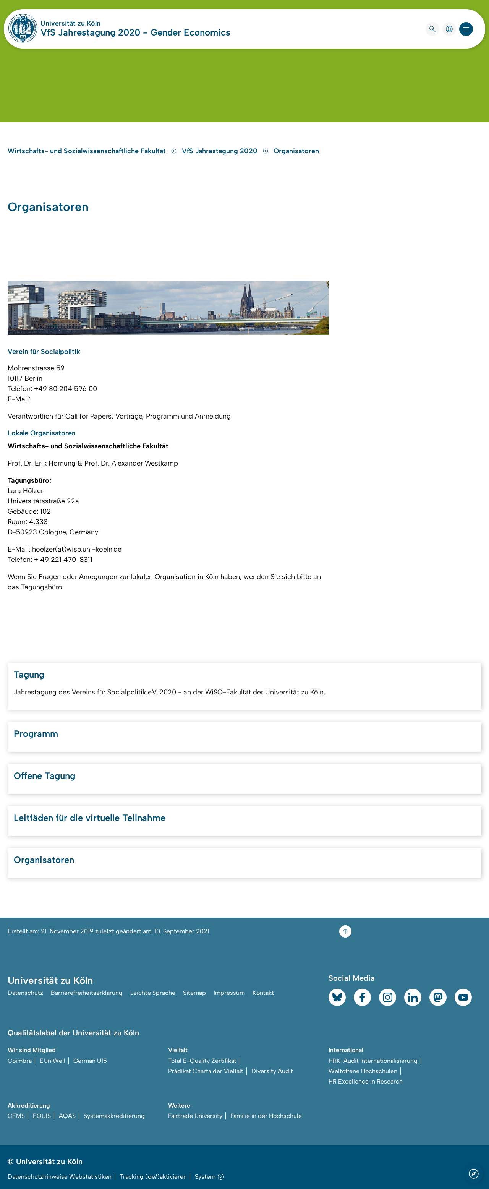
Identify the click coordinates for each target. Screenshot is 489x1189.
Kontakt (263, 992)
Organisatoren (296, 151)
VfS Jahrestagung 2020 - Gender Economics (135, 32)
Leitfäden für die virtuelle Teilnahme (89, 817)
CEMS (16, 1115)
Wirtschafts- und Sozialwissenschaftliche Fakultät (88, 151)
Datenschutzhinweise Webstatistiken (60, 1176)
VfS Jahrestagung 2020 (220, 151)
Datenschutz (25, 992)
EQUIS (42, 1115)
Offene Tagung (44, 775)
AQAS (67, 1115)
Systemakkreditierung (114, 1115)
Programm (36, 733)
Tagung (29, 674)
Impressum (229, 992)
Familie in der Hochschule (266, 1115)
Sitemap (194, 992)
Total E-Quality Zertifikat (202, 1060)
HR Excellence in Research (366, 1081)
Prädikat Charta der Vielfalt (205, 1071)
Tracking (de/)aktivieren (153, 1176)
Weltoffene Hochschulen (363, 1071)
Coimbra (20, 1060)
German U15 (90, 1060)
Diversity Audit (272, 1071)
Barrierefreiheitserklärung (87, 992)
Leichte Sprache (152, 992)
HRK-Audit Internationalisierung (373, 1060)
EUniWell (52, 1060)
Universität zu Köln (93, 23)
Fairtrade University (195, 1115)
